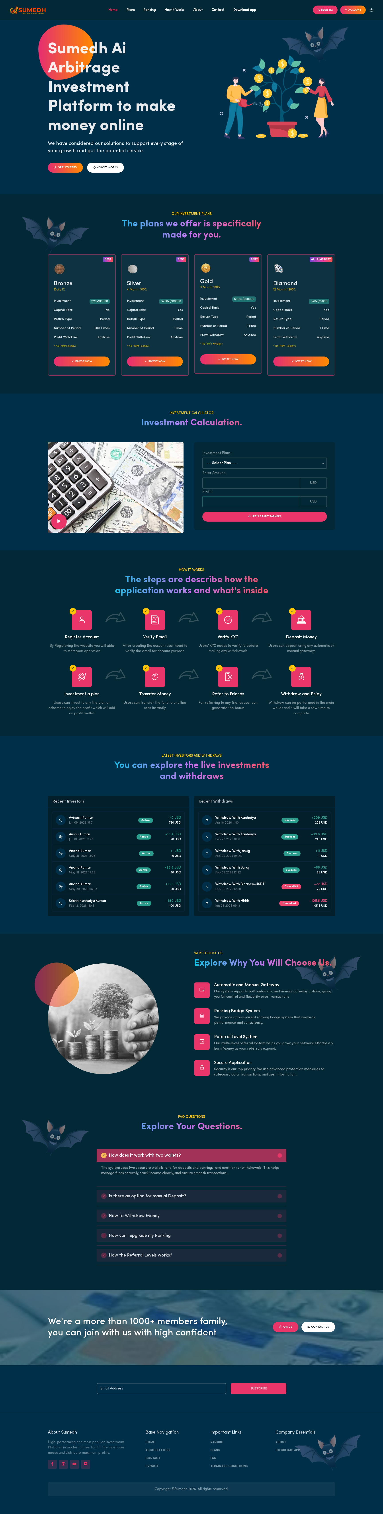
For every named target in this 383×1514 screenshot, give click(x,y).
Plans (131, 10)
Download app (244, 10)
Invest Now (83, 361)
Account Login (157, 1450)
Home (113, 10)
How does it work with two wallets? (145, 1155)
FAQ (213, 1458)
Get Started (67, 167)
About (198, 10)
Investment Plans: (216, 453)
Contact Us (320, 1326)
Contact (218, 10)
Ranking (149, 10)
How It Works (174, 10)
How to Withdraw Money (134, 1216)
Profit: (207, 491)
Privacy (151, 1466)
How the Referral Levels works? (140, 1255)
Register (327, 10)
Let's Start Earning (266, 516)
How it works (107, 167)
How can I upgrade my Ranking (140, 1235)
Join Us (287, 1326)
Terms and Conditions (229, 1466)
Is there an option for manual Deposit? (147, 1196)
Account (354, 10)
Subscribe (258, 1388)
